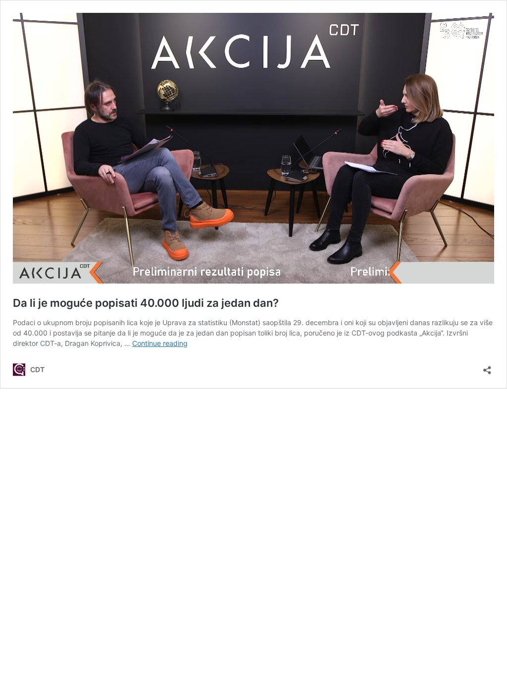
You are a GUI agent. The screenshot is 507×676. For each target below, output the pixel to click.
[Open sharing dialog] (487, 367)
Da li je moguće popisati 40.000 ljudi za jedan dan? (146, 302)
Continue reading (160, 343)
